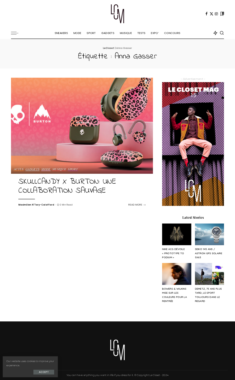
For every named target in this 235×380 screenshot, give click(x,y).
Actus (19, 169)
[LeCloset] (118, 14)
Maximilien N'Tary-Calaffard (36, 204)
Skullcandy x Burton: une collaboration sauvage (67, 186)
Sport (73, 169)
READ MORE (135, 204)
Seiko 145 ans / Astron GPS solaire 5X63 (208, 253)
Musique (59, 169)
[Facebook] (206, 13)
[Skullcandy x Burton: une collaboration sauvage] (82, 126)
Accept (44, 372)
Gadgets (33, 169)
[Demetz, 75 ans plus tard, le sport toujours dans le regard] (209, 274)
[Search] (222, 33)
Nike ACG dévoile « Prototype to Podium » (173, 253)
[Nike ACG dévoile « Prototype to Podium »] (176, 234)
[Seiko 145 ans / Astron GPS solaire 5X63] (209, 234)
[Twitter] (211, 13)
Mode (45, 169)
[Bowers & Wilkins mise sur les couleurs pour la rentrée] (176, 274)
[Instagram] (216, 13)
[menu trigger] (16, 33)
